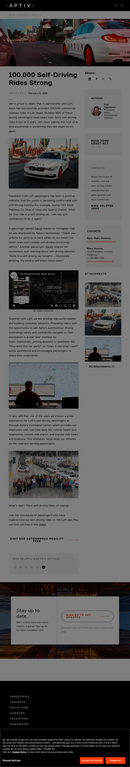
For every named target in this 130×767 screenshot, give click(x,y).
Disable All (115, 760)
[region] (65, 748)
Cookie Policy (19, 752)
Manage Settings (11, 760)
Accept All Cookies (92, 760)
